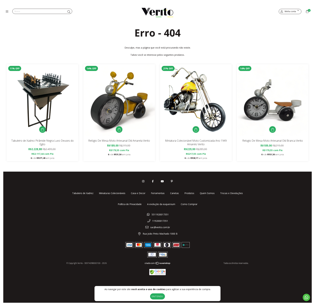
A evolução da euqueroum (161, 204)
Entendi (157, 296)
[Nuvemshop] (158, 264)
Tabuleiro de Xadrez (82, 193)
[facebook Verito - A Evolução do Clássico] (152, 181)
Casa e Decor (138, 193)
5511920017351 (160, 214)
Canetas (174, 193)
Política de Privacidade (130, 204)
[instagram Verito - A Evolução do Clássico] (143, 181)
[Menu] (7, 11)
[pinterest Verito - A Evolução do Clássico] (171, 181)
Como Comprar (189, 204)
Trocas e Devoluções (231, 193)
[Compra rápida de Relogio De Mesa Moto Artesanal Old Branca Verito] (272, 129)
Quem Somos (207, 193)
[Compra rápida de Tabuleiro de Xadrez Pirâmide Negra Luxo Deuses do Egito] (42, 129)
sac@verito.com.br (160, 227)
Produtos (189, 193)
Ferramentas (158, 193)
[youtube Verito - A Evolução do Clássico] (162, 181)
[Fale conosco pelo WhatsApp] (306, 297)
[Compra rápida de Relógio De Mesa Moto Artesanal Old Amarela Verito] (119, 129)
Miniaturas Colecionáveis (112, 193)
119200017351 (160, 220)
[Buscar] (68, 12)
